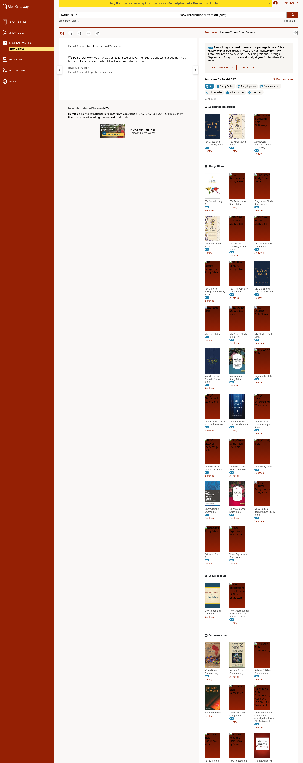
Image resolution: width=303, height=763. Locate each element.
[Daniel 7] (59, 70)
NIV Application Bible (237, 143)
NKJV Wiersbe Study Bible (212, 510)
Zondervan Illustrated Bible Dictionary (262, 144)
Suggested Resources (221, 107)
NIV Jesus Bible (212, 334)
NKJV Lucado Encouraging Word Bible (264, 424)
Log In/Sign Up (288, 3)
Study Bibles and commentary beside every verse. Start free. (165, 3)
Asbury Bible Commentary (236, 672)
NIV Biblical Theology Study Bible (237, 246)
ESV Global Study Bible (213, 202)
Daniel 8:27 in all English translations (90, 72)
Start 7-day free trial (222, 67)
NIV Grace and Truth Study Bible (214, 143)
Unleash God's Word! (142, 133)
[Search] (292, 15)
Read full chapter (78, 68)
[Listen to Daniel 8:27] (97, 33)
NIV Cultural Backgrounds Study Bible (215, 291)
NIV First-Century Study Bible (238, 290)
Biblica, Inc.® (175, 114)
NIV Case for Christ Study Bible (264, 245)
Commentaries (217, 635)
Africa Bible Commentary (211, 672)
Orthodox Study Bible (213, 555)
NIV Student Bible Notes (263, 335)
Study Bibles (216, 166)
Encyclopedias (217, 576)
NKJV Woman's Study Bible (237, 510)
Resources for (220, 79)
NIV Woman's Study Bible (236, 378)
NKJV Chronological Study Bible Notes (215, 423)
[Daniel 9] (195, 70)
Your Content (247, 32)
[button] (285, 3)
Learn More (248, 67)
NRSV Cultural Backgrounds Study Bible (264, 512)
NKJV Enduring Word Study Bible (238, 423)
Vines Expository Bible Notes (238, 555)
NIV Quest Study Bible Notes (238, 335)
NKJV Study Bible (263, 466)
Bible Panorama (213, 712)
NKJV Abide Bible (263, 376)
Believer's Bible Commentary (262, 672)
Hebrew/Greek (229, 32)
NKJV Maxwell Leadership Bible (213, 468)
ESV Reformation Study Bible (238, 202)
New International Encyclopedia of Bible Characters (239, 613)
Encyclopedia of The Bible (213, 612)
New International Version (85, 108)
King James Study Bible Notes (263, 202)
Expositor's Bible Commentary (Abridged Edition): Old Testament (264, 717)
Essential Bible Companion (237, 714)
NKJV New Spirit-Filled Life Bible (238, 468)
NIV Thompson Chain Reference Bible (213, 379)
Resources (211, 32)
